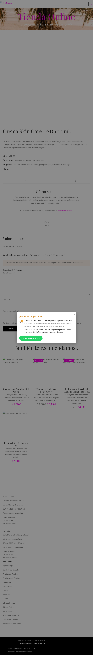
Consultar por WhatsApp (30, 338)
